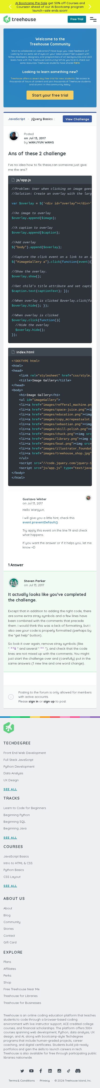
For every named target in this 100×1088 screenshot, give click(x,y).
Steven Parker (35, 581)
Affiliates (9, 969)
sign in (33, 701)
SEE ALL (10, 789)
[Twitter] (22, 1071)
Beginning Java (15, 828)
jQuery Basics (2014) (47, 119)
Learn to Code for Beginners (24, 808)
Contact (9, 935)
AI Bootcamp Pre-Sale (31, 3)
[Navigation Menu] (93, 19)
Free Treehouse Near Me (21, 989)
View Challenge (77, 119)
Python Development (18, 766)
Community (11, 922)
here (77, 62)
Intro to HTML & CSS (18, 863)
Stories (8, 928)
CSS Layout (11, 877)
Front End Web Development (24, 753)
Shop (7, 982)
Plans (7, 962)
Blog (6, 915)
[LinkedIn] (50, 1071)
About (7, 908)
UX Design (11, 780)
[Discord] (78, 1071)
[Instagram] (59, 1071)
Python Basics (13, 870)
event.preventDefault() (40, 522)
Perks (7, 975)
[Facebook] (40, 1071)
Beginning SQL (14, 821)
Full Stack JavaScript (18, 760)
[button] (10, 7)
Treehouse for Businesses (22, 1003)
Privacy (45, 1080)
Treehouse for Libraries (20, 996)
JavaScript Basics (16, 856)
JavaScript (16, 119)
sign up (49, 701)
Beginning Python (16, 815)
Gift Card (10, 942)
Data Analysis (13, 773)
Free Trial (76, 19)
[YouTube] (31, 1071)
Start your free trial (50, 95)
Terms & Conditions (22, 1080)
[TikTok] (68, 1071)
